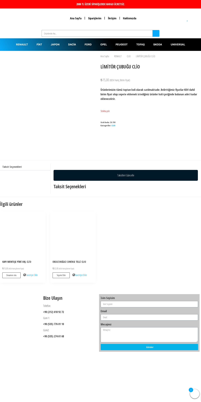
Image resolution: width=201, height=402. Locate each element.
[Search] (155, 33)
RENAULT (22, 44)
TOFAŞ (140, 44)
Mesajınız (106, 324)
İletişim (112, 18)
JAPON (55, 44)
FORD (88, 44)
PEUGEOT (122, 44)
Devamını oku (11, 275)
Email (104, 311)
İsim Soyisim (108, 298)
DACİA (72, 44)
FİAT (39, 44)
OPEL (103, 44)
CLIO (129, 56)
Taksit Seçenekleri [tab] (12, 166)
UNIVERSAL (178, 44)
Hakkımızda (129, 18)
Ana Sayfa (75, 18)
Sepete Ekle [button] (61, 275)
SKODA (157, 44)
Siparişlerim (94, 18)
